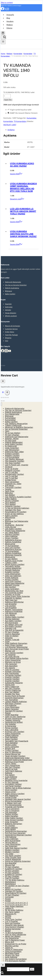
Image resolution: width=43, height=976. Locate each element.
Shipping (8, 338)
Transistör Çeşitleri (13, 487)
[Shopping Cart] (3, 33)
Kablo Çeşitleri (10, 294)
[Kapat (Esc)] (2, 397)
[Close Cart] (3, 381)
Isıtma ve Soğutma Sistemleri (18, 861)
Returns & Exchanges (12, 326)
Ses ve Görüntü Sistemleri (16, 429)
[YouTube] (9, 351)
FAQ (6, 341)
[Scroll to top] (3, 393)
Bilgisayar (8, 291)
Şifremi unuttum (11, 316)
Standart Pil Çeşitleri (14, 711)
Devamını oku (15, 199)
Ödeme (9, 28)
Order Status (9, 332)
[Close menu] (1, 404)
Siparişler (8, 304)
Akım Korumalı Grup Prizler (17, 649)
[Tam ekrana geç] (6, 397)
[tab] (24, 129)
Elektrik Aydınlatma (12, 288)
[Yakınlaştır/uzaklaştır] (8, 397)
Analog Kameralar (13, 929)
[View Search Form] (3, 37)
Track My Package (11, 335)
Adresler (8, 310)
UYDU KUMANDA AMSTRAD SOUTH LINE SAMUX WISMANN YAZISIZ (23, 234)
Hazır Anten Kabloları (14, 906)
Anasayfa (10, 15)
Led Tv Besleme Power (15, 940)
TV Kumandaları (20, 121)
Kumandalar (31, 118)
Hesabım (9, 21)
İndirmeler (9, 307)
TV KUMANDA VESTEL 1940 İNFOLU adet (19, 92)
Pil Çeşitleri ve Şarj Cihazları (17, 885)
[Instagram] (8, 10)
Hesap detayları (10, 313)
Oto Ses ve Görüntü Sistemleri (16, 285)
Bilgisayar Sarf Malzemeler (16, 521)
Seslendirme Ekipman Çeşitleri (18, 835)
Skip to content (7, 2)
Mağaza (9, 25)
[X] (5, 10)
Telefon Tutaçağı (12, 639)
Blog (8, 18)
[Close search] (3, 965)
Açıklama (11, 130)
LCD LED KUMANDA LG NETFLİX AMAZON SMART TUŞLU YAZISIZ (23, 211)
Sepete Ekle (8, 100)
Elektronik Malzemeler (13, 282)
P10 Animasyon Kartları (15, 961)
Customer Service (11, 329)
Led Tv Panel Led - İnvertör (16, 465)
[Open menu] (3, 42)
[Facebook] (2, 10)
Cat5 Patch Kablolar (13, 771)
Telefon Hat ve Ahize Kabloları (18, 788)
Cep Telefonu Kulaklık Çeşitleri (18, 497)
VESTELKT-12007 (9, 125)
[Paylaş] (4, 397)
